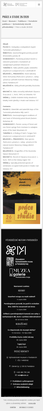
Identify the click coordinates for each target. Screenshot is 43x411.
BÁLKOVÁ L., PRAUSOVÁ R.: (14, 74)
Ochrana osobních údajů (23, 384)
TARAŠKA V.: (8, 68)
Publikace (22, 21)
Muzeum (12, 21)
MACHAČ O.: (7, 91)
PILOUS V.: (7, 47)
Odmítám (13, 407)
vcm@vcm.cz (23, 375)
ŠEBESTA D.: (7, 53)
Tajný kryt (21, 344)
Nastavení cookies (21, 286)
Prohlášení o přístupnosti (23, 381)
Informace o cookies (26, 407)
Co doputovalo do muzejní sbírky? (21, 330)
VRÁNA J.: (6, 97)
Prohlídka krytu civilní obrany (22, 337)
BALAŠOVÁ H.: (8, 85)
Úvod (4, 21)
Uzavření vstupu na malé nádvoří (21, 296)
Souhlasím (32, 403)
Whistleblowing (23, 387)
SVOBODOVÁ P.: (9, 59)
